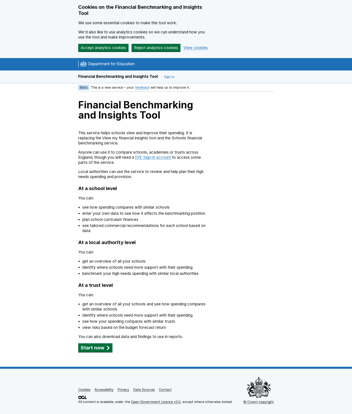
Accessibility (104, 390)
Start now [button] (92, 348)
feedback (142, 87)
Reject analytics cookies (156, 47)
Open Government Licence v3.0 (155, 402)
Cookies (84, 390)
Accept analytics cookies (103, 47)
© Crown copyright (258, 402)
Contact (165, 390)
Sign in (169, 77)
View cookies (196, 48)
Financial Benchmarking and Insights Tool (118, 76)
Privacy (123, 390)
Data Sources (144, 390)
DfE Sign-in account (153, 157)
